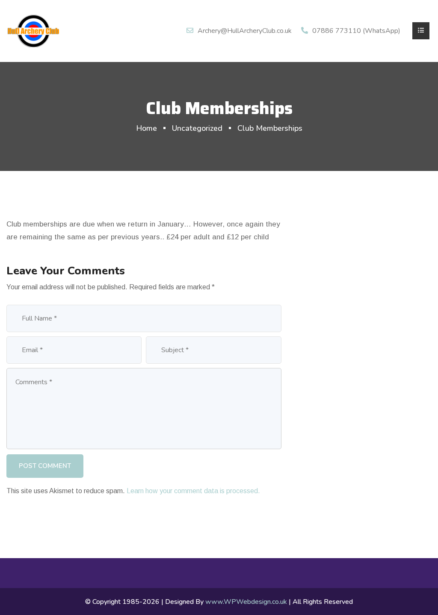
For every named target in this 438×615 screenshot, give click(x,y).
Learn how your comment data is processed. (193, 490)
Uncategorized (197, 128)
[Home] (33, 30)
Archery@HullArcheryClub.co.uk (245, 30)
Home (146, 128)
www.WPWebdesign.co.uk (246, 601)
